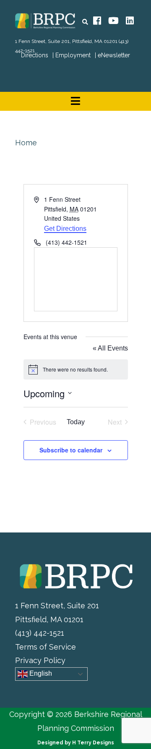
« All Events (110, 348)
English (40, 673)
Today (76, 421)
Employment (73, 55)
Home (26, 142)
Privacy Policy (40, 660)
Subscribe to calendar (70, 450)
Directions (34, 55)
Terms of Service (45, 646)
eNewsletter (114, 55)
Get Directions (65, 228)
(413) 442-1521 (39, 633)
